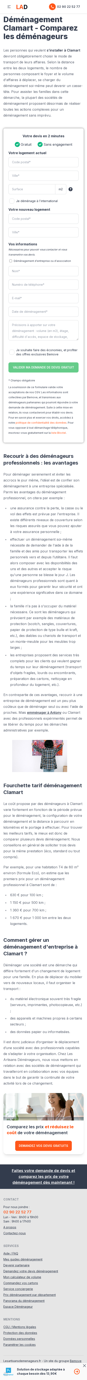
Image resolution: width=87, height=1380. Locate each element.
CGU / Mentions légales (19, 1327)
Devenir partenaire (16, 1265)
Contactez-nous (14, 1233)
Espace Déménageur (18, 1306)
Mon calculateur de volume (22, 1277)
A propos (9, 1227)
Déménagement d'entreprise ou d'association (42, 260)
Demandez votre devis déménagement (30, 1271)
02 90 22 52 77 (68, 6)
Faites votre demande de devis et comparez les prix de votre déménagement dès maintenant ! (43, 1176)
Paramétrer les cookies (19, 1344)
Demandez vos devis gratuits (43, 1146)
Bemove (76, 1361)
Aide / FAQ (10, 1253)
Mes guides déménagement (22, 1259)
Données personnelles (19, 1339)
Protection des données (20, 1333)
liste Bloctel (58, 432)
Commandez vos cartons (20, 1283)
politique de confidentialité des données (41, 422)
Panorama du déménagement (24, 1301)
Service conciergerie (18, 1289)
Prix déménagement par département (29, 1295)
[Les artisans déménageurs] (22, 7)
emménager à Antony (44, 712)
